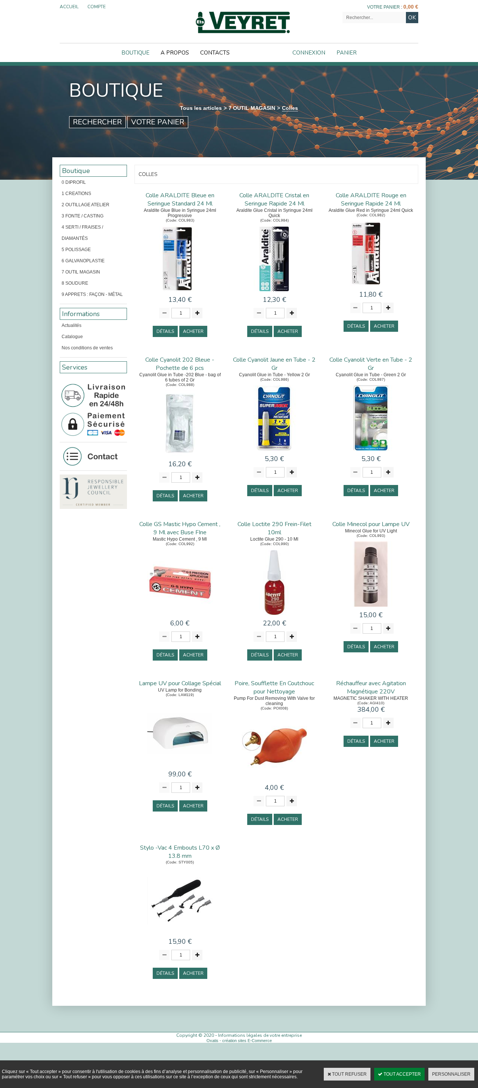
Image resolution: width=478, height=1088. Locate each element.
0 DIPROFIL (74, 182)
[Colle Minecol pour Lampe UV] (371, 608)
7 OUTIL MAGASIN (252, 108)
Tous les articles (201, 108)
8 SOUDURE (75, 283)
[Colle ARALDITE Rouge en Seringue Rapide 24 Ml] (371, 288)
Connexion (308, 52)
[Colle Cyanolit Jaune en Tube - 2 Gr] (274, 452)
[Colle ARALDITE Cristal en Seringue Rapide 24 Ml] (274, 293)
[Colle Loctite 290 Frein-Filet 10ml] (274, 616)
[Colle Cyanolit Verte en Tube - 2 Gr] (371, 452)
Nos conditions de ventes (87, 347)
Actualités (71, 325)
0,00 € (410, 7)
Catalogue (72, 336)
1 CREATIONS (76, 193)
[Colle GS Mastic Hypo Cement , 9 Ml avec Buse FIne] (179, 616)
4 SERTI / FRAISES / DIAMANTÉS (82, 233)
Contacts (215, 52)
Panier (346, 52)
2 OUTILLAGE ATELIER (85, 204)
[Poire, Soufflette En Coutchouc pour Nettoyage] (274, 781)
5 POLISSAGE (76, 249)
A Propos (175, 52)
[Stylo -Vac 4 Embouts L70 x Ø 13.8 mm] (179, 935)
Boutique (135, 52)
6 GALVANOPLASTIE (83, 260)
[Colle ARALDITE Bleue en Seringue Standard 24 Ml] (179, 293)
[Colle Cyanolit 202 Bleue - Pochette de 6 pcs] (179, 457)
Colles (290, 108)
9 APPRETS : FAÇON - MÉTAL (92, 294)
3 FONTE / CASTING (82, 216)
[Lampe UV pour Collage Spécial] (179, 767)
